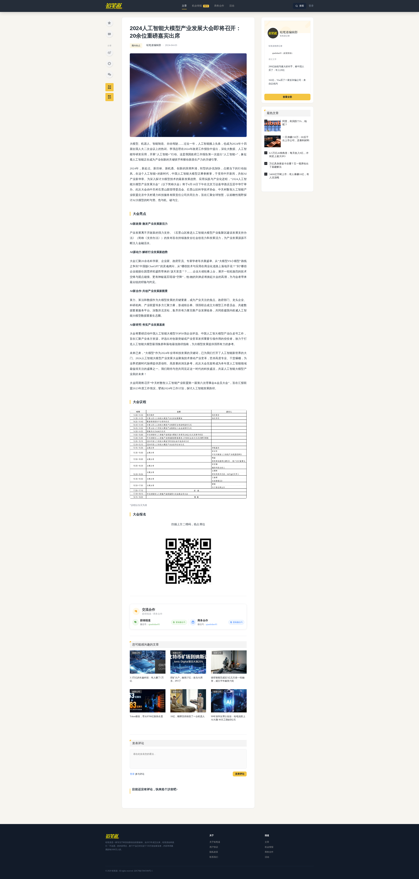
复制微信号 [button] (180, 622)
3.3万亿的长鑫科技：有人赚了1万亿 (147, 679)
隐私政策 (214, 852)
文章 (184, 5)
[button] (299, 6)
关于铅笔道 (215, 842)
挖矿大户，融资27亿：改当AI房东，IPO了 (186, 679)
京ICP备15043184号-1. (143, 871)
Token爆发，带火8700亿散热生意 (146, 716)
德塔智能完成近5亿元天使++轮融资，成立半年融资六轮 (228, 679)
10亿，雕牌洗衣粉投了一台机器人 (187, 716)
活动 (231, 5)
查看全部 (287, 97)
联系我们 (214, 857)
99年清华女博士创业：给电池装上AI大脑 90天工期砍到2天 (228, 718)
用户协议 (214, 847)
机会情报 (200, 5)
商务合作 (219, 5)
